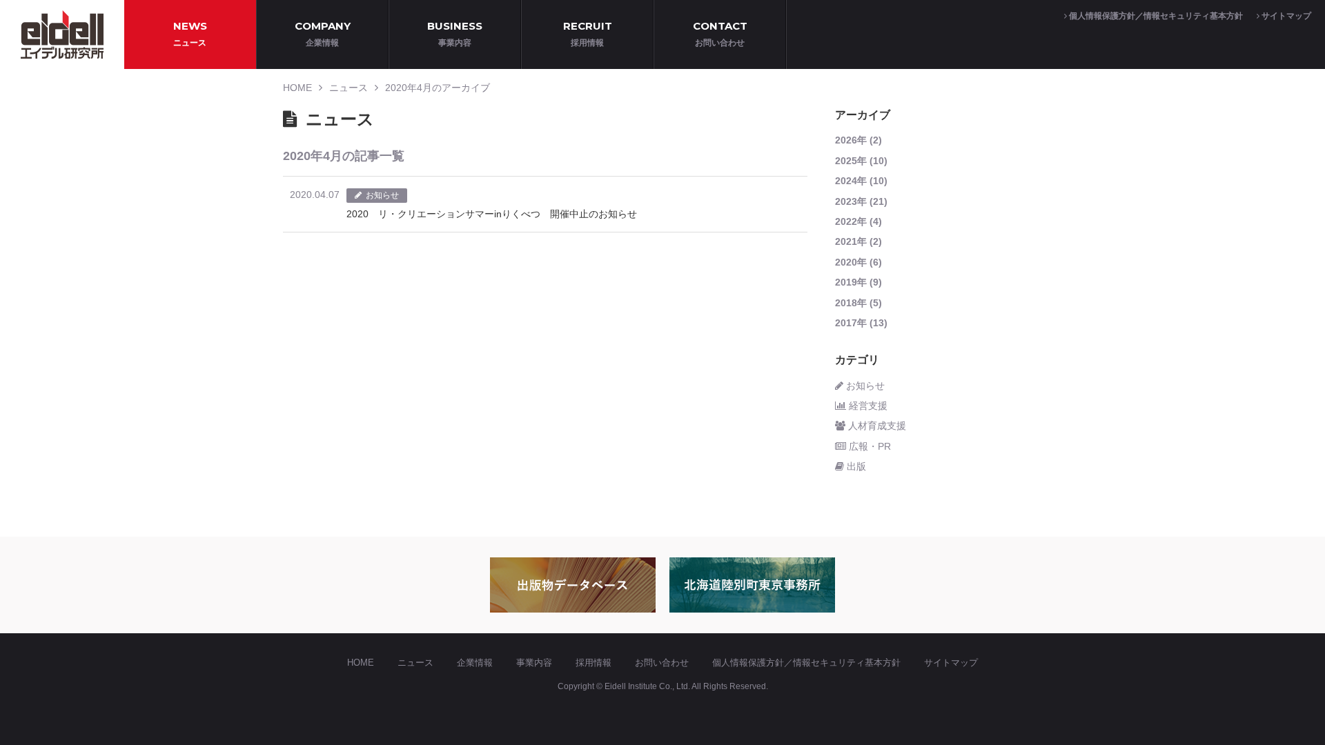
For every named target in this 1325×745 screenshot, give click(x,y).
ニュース (348, 87)
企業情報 (475, 662)
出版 (855, 466)
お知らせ (864, 385)
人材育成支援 (875, 425)
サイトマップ (1285, 16)
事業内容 (534, 662)
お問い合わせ (662, 662)
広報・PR (868, 446)
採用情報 (593, 662)
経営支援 (866, 405)
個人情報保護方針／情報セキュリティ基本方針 (1155, 16)
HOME (297, 87)
